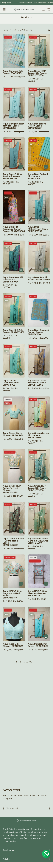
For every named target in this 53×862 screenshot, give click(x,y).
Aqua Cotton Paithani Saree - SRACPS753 (11, 383)
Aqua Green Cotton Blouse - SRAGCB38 (13, 434)
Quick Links (8, 850)
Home (5, 30)
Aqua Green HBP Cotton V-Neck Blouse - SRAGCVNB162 (12, 489)
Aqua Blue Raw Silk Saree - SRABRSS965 (39, 278)
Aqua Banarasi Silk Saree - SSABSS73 (13, 72)
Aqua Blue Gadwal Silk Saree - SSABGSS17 (38, 176)
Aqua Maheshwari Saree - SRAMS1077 (38, 645)
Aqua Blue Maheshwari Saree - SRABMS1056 (38, 229)
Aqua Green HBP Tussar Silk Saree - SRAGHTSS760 (37, 488)
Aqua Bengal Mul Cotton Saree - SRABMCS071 (37, 126)
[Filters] (49, 30)
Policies (6, 859)
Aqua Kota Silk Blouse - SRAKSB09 (13, 645)
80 (30, 661)
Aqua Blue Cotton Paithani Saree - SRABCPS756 (12, 176)
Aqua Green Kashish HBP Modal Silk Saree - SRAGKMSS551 (13, 542)
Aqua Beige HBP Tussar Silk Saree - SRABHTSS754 (37, 73)
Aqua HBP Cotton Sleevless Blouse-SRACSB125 (37, 593)
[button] (43, 9)
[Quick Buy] (21, 478)
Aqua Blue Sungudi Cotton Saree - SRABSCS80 (38, 332)
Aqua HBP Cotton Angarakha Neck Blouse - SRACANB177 (12, 594)
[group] (26, 2)
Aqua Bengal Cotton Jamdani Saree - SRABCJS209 (13, 126)
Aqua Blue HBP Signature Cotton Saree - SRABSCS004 (14, 229)
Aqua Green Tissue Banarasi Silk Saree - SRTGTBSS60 (38, 541)
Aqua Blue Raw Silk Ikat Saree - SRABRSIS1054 (13, 279)
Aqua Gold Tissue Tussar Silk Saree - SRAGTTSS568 (37, 383)
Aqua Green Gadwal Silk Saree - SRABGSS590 (38, 435)
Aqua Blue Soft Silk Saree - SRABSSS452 (13, 331)
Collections (14, 30)
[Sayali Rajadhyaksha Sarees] (24, 9)
